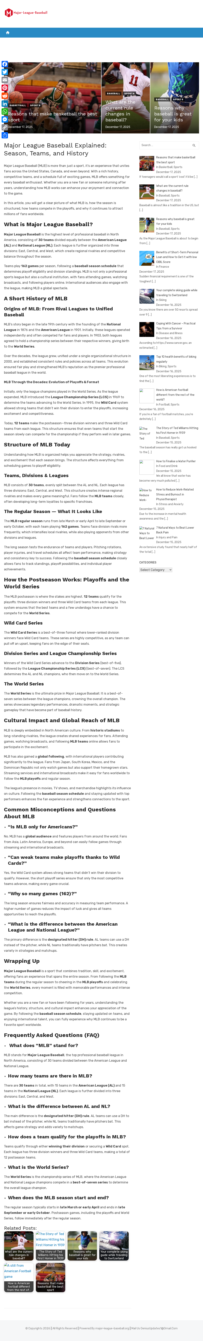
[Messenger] (5, 119)
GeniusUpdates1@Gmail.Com (159, 1328)
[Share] (5, 135)
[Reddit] (5, 96)
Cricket (48, 41)
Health (140, 41)
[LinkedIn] (5, 104)
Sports (121, 41)
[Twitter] (5, 72)
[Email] (5, 80)
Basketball (28, 41)
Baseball (103, 41)
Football (67, 41)
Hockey (85, 41)
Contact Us (183, 41)
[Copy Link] (5, 127)
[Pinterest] (5, 88)
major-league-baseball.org (112, 1328)
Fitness (160, 41)
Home (10, 41)
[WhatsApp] (5, 111)
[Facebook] (5, 64)
